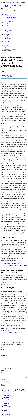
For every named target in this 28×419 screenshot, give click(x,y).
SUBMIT (6, 40)
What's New (9, 15)
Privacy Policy (13, 5)
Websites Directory (8, 391)
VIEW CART (7, 41)
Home (2, 45)
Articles (5, 22)
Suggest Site (6, 397)
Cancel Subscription (8, 409)
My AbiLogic (7, 34)
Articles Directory (8, 393)
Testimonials (6, 25)
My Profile (9, 37)
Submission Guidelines (12, 17)
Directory (6, 14)
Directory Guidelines (8, 399)
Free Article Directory (6, 7)
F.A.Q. (8, 18)
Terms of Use (7, 406)
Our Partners (10, 21)
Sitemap (5, 405)
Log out (8, 38)
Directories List (10, 19)
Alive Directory (7, 417)
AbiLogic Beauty (8, 415)
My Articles (9, 35)
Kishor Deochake (7, 75)
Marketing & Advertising (10, 49)
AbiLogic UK (7, 414)
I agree (19, 5)
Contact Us (6, 410)
